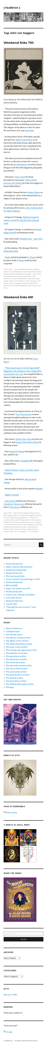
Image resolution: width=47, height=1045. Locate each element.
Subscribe (24, 939)
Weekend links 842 (14, 582)
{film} (5, 515)
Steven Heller (8, 531)
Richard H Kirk (9, 529)
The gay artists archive (16, 656)
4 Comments (33, 531)
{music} (38, 271)
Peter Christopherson (30, 527)
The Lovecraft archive (15, 662)
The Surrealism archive (16, 681)
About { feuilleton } (14, 628)
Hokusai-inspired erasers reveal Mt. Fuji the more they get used (21, 220)
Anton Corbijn (30, 520)
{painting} (7, 274)
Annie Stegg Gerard (11, 276)
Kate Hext (29, 130)
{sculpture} (13, 517)
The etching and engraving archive (21, 650)
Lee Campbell (28, 524)
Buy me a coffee (10, 995)
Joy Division (8, 524)
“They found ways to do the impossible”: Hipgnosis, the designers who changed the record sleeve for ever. (22, 371)
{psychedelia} (16, 274)
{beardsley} (22, 269)
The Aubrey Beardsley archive (19, 644)
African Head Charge (17, 520)
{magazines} (31, 271)
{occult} (21, 515)
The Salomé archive (14, 678)
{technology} (26, 274)
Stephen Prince (32, 529)
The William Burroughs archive (20, 684)
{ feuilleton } (12, 7)
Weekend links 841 (14, 592)
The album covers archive (17, 641)
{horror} (23, 271)
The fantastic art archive (17, 653)
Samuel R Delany (20, 529)
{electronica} (8, 271)
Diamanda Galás (11, 251)
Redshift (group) (25, 285)
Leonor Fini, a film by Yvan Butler (20, 595)
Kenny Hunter (17, 524)
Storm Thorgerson (20, 531)
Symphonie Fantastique (16, 570)
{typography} (22, 517)
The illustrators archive (16, 659)
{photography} (29, 515)
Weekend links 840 (14, 601)
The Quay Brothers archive (18, 675)
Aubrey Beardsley (24, 276)
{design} (36, 269)
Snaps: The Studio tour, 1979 (18, 588)
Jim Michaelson (20, 164)
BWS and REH (12, 585)
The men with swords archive (19, 665)
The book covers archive (17, 647)
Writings (10, 687)
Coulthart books (13, 631)
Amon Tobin (37, 274)
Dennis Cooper (14, 522)
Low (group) (38, 524)
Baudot (39, 489)
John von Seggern (15, 283)
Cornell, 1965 (11, 604)
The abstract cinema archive (18, 638)
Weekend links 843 (14, 573)
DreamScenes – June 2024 (31, 239)
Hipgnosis (24, 522)
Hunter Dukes (34, 192)
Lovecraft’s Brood (13, 598)
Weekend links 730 (19, 43)
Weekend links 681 (18, 297)
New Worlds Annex (14, 634)
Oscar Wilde (14, 285)
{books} (30, 269)
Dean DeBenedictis (20, 278)
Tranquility (25, 461)
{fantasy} (17, 271)
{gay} (10, 515)
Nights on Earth (12, 495)
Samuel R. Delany (16, 451)
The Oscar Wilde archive (17, 669)
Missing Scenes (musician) (13, 527)
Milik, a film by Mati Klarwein (19, 567)
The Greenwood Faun (15, 576)
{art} (16, 269)
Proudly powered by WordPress (26, 1041)
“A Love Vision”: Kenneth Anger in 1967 (23, 579)
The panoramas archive (16, 672)
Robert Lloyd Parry (24, 140)
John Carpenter (31, 281)
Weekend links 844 (14, 564)
